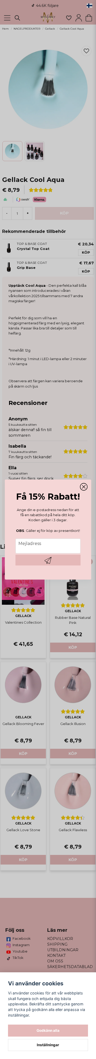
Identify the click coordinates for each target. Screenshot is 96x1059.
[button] (84, 487)
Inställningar (48, 1045)
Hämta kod (48, 560)
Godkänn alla (48, 1030)
